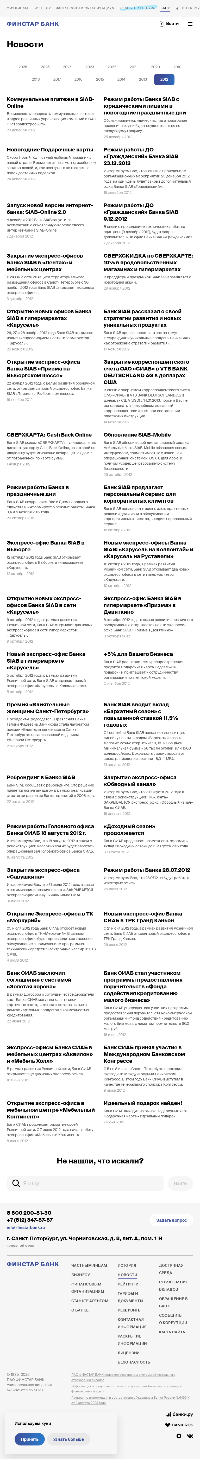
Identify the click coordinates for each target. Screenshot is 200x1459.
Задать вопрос (171, 1220)
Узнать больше (68, 1439)
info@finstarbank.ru (26, 1227)
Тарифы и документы (130, 1297)
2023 (89, 67)
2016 (78, 79)
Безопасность (134, 1362)
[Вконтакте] (190, 1436)
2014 (121, 79)
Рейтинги (128, 1284)
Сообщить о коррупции (173, 1319)
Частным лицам (17, 8)
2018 (36, 79)
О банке (165, 8)
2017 (57, 79)
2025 (45, 67)
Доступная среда (171, 1269)
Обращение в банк (173, 1302)
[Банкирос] (179, 1425)
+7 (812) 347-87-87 (30, 1220)
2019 (177, 67)
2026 (22, 67)
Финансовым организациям (85, 8)
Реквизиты (129, 1310)
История (127, 1265)
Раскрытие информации (132, 1340)
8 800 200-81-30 (29, 1213)
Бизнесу (42, 8)
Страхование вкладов (173, 1286)
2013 (143, 79)
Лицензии (128, 1353)
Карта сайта (172, 1332)
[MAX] (179, 1436)
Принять (30, 1439)
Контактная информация (132, 1323)
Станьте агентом (137, 8)
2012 (164, 79)
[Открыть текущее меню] (190, 24)
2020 (155, 67)
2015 (100, 79)
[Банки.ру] (179, 1414)
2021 (134, 67)
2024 (67, 67)
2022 (112, 67)
